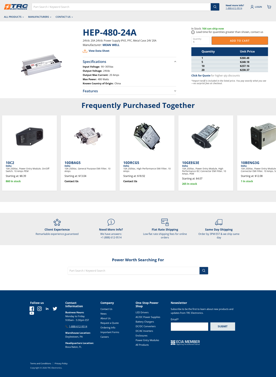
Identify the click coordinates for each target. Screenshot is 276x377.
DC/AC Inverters (144, 330)
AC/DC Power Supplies (148, 317)
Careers (104, 336)
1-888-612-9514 (234, 8)
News (103, 313)
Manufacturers (39, 16)
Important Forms (109, 332)
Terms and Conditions (40, 363)
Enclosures (141, 335)
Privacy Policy (61, 363)
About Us (105, 318)
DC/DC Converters (146, 326)
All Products (13, 16)
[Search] (215, 7)
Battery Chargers (145, 321)
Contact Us (63, 16)
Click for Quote (200, 75)
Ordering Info (107, 327)
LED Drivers (142, 312)
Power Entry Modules (147, 340)
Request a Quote (109, 322)
